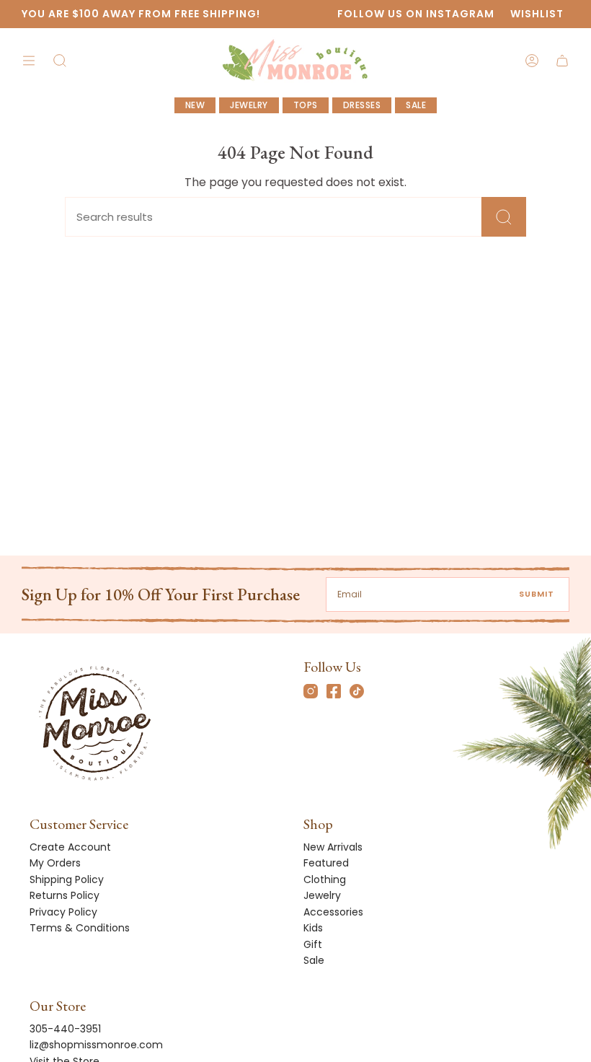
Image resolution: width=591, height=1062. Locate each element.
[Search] (503, 217)
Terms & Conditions (80, 928)
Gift (312, 944)
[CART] (562, 61)
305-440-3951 (65, 1029)
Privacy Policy (63, 912)
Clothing (324, 879)
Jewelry (322, 895)
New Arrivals (333, 847)
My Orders (55, 863)
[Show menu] (28, 61)
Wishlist (537, 13)
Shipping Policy (67, 879)
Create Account (70, 847)
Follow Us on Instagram (415, 13)
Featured (326, 863)
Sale (313, 960)
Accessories (333, 912)
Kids (313, 928)
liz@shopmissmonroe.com (96, 1044)
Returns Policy (64, 895)
